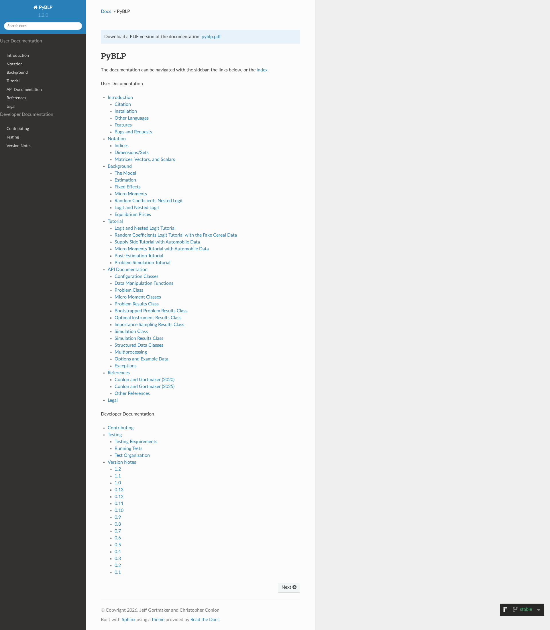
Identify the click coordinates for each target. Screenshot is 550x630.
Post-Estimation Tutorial (139, 255)
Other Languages (132, 118)
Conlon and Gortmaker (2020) (144, 379)
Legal (11, 106)
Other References (132, 393)
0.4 (118, 551)
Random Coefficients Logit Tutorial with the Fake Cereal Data (176, 235)
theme (158, 619)
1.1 (118, 476)
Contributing (18, 128)
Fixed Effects (128, 187)
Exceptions (126, 366)
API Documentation (24, 89)
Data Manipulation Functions (144, 283)
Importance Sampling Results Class (149, 324)
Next (287, 587)
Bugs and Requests (133, 132)
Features (123, 125)
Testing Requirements (136, 441)
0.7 (118, 531)
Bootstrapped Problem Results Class (151, 311)
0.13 (119, 489)
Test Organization (132, 455)
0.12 (119, 496)
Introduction (18, 55)
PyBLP (45, 7)
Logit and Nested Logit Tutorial (145, 228)
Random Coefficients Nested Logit (149, 200)
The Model (125, 173)
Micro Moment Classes (138, 297)
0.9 (118, 517)
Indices (122, 145)
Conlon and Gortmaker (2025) (144, 386)
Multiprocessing (131, 352)
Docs (106, 11)
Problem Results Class (137, 304)
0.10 (119, 510)
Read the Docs (204, 619)
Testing (13, 137)
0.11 (119, 503)
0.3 (118, 558)
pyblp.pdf (211, 36)
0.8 (118, 524)
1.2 (118, 469)
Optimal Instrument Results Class (148, 317)
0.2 (118, 565)
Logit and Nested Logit (137, 207)
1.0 (118, 483)
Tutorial (13, 81)
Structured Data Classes (139, 345)
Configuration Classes (136, 276)
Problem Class (129, 290)
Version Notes (19, 146)
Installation (126, 111)
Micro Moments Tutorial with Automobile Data (162, 249)
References (16, 98)
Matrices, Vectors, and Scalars (145, 159)
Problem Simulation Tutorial (142, 262)
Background (17, 72)
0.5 (118, 545)
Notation (15, 64)
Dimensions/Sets (132, 152)
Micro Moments (131, 194)
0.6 (118, 538)
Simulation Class (131, 331)
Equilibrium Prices (133, 214)
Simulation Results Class (139, 338)
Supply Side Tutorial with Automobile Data (157, 242)
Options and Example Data (141, 359)
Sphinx (128, 619)
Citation (123, 104)
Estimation (125, 180)
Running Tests (128, 448)
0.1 (118, 572)
